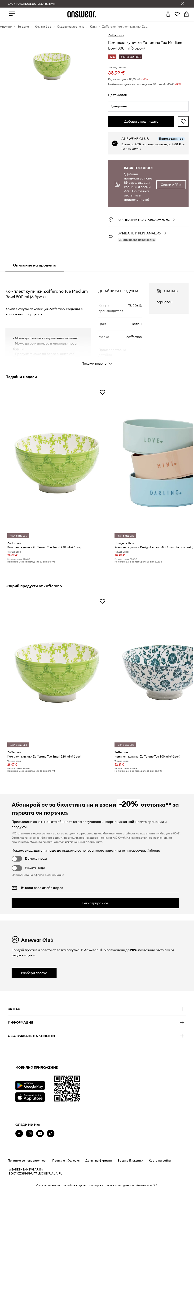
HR (27, 1173)
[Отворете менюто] (12, 14)
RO (41, 1173)
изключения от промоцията (83, 842)
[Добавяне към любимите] (183, 121)
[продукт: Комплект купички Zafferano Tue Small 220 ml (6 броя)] (57, 463)
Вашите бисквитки (130, 1160)
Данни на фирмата (98, 1160)
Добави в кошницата (141, 121)
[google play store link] (30, 1085)
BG (11, 1173)
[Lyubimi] (177, 14)
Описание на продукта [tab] (34, 265)
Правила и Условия (65, 1160)
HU (31, 1173)
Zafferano (115, 35)
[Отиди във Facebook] (19, 1133)
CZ (19, 1173)
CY (15, 1173)
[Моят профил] (168, 14)
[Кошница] (186, 14)
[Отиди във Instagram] (29, 1133)
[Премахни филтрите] (182, 4)
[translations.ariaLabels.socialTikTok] (51, 1133)
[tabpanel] (97, 319)
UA (51, 1173)
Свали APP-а (171, 185)
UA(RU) (58, 1173)
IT (34, 1173)
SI (44, 1173)
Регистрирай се (95, 903)
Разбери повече (34, 973)
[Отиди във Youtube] (40, 1133)
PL (37, 1173)
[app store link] (30, 1096)
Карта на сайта (160, 1160)
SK (47, 1173)
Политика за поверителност (27, 1160)
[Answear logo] (81, 14)
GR (23, 1173)
